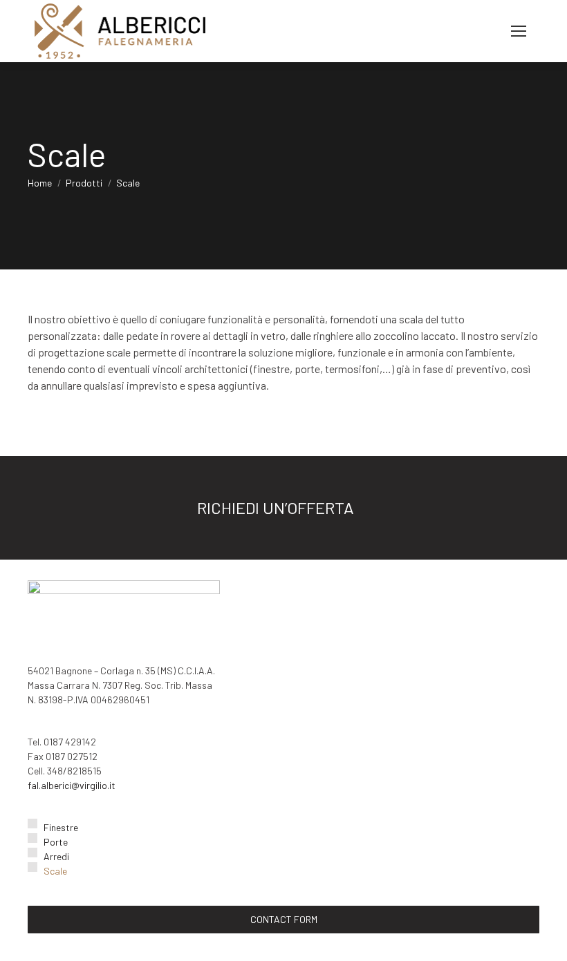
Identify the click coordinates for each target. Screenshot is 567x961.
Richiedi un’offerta (277, 507)
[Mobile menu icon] (518, 31)
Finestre (61, 827)
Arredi (56, 856)
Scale (55, 871)
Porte (56, 842)
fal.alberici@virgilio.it (71, 785)
